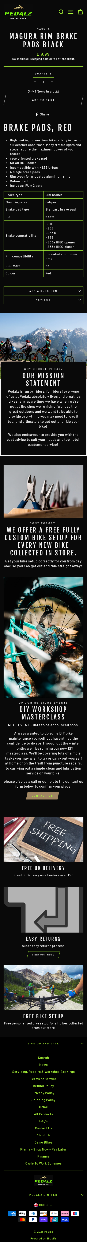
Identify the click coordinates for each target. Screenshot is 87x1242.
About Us (43, 1135)
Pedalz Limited (43, 1194)
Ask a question (43, 290)
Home (43, 1107)
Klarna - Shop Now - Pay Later (43, 1149)
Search (43, 1057)
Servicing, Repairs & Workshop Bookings (43, 1071)
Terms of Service (43, 1079)
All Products (43, 1114)
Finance (43, 1156)
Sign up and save (43, 1043)
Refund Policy (43, 1086)
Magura (43, 28)
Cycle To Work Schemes (43, 1163)
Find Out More (43, 954)
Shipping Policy (43, 1100)
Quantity (43, 73)
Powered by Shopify (43, 1238)
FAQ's (43, 1121)
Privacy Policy (43, 1093)
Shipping (36, 58)
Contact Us (42, 795)
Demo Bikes (43, 1142)
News (43, 1064)
